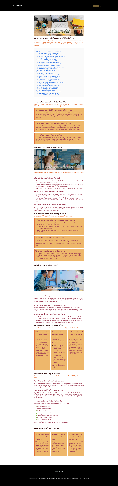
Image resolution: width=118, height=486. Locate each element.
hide (41, 49)
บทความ (34, 6)
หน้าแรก (29, 6)
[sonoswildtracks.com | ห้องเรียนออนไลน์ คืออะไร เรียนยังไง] (19, 5)
